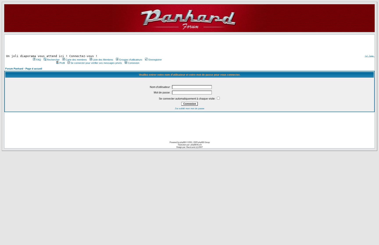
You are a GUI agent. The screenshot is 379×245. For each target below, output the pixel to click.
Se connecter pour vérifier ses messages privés (96, 63)
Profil (62, 63)
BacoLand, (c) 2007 (194, 147)
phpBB (183, 142)
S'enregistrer (155, 59)
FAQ (38, 59)
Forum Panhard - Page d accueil (23, 68)
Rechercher (53, 59)
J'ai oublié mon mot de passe (189, 108)
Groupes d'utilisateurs (130, 59)
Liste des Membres (103, 59)
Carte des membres (76, 59)
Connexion (133, 63)
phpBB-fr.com (196, 144)
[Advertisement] (97, 44)
